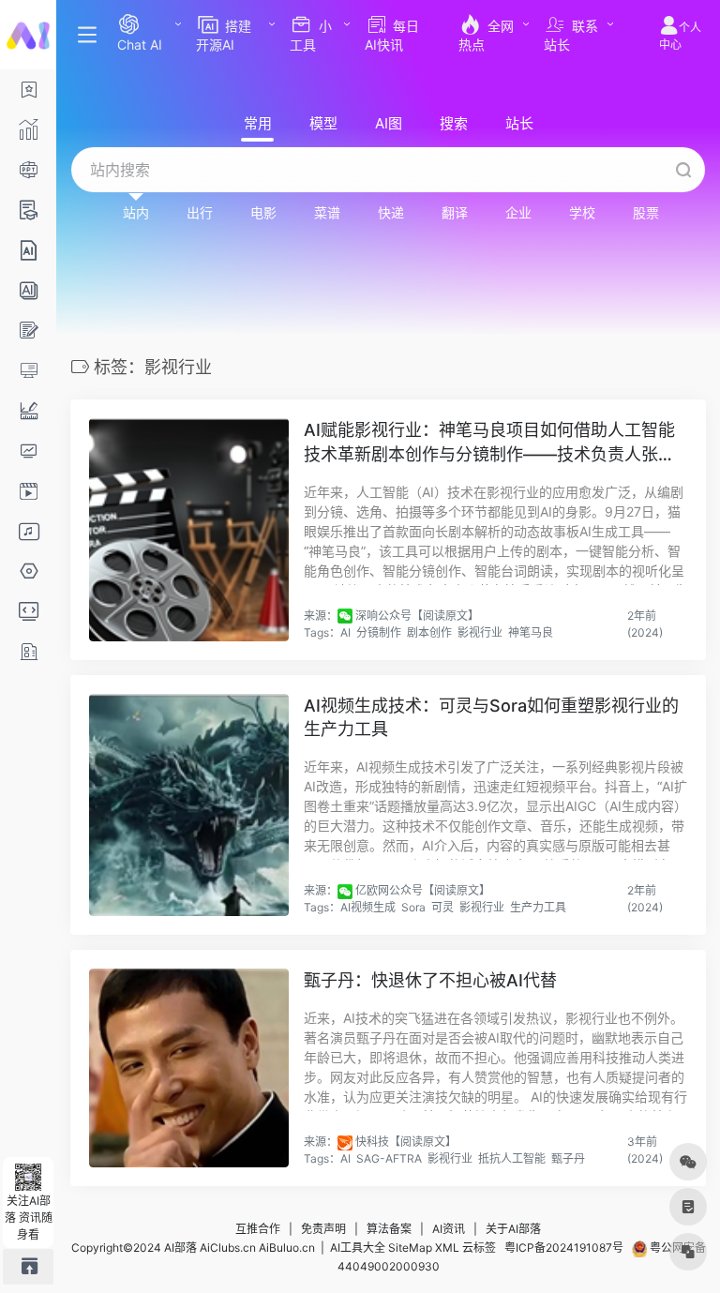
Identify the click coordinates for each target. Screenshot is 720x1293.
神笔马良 (530, 632)
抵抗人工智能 (512, 1158)
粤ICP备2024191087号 (563, 1247)
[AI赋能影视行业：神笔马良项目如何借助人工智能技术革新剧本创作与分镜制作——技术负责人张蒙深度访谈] (189, 529)
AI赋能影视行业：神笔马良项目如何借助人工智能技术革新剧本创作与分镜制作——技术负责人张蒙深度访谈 (489, 443)
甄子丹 (568, 1158)
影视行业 (480, 632)
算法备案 (389, 1229)
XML (447, 1247)
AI (345, 632)
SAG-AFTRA (389, 1158)
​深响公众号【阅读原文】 (417, 616)
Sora (413, 907)
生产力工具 (538, 907)
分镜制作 (378, 632)
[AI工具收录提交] (28, 1266)
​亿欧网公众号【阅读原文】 (422, 890)
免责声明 (323, 1229)
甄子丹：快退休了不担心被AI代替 (430, 980)
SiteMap (410, 1247)
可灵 (442, 907)
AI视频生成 (368, 907)
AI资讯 (448, 1229)
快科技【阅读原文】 (406, 1142)
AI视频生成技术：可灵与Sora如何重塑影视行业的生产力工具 (491, 718)
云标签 (479, 1247)
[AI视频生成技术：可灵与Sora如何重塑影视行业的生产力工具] (189, 805)
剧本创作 (429, 632)
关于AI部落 (513, 1229)
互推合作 (257, 1229)
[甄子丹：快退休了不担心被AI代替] (189, 1068)
